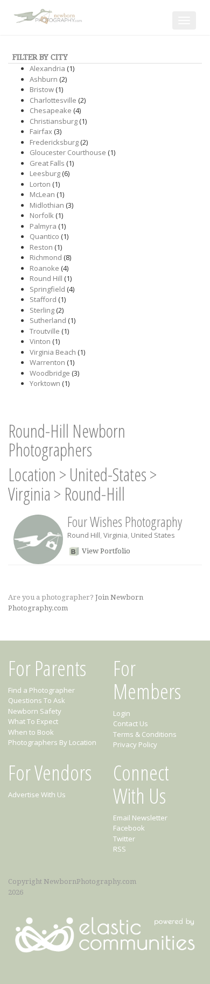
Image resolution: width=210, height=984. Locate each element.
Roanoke (44, 268)
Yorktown (45, 383)
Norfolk (42, 215)
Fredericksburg (54, 142)
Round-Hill (94, 494)
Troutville (45, 331)
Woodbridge (50, 373)
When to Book (31, 732)
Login (121, 713)
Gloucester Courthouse (68, 152)
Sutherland (48, 320)
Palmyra (43, 226)
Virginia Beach (53, 352)
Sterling (42, 310)
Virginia (29, 494)
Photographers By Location (52, 742)
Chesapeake (51, 110)
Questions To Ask (36, 700)
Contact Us (130, 723)
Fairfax (41, 131)
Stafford (43, 299)
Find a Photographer (41, 690)
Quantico (44, 236)
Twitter (124, 839)
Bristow (42, 89)
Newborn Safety (34, 711)
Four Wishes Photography (124, 521)
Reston (41, 247)
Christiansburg (54, 121)
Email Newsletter (140, 818)
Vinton (40, 341)
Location (32, 474)
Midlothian (47, 205)
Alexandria (47, 68)
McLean (42, 194)
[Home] (49, 14)
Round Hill (46, 278)
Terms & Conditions (145, 734)
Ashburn (44, 79)
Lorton (40, 184)
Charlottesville (53, 100)
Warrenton (47, 362)
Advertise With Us (37, 794)
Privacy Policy (135, 744)
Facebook (129, 828)
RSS (119, 849)
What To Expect (33, 721)
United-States (107, 474)
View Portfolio (106, 551)
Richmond (46, 257)
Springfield (47, 289)
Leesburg (45, 173)
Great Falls (47, 163)
